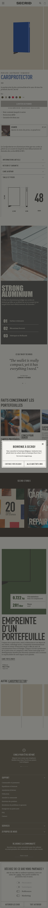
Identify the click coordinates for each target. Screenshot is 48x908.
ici (31, 456)
